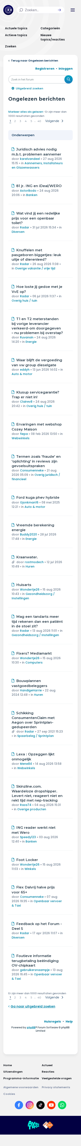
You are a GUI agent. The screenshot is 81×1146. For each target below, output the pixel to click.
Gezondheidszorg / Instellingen (35, 635)
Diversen (18, 232)
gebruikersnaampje (35, 970)
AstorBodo (28, 191)
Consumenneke (32, 470)
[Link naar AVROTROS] (33, 1125)
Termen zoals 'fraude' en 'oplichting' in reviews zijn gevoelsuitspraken (36, 461)
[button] (59, 9)
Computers (34, 662)
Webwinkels (20, 438)
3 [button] (20, 121)
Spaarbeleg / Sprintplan (35, 736)
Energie (31, 342)
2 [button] (15, 121)
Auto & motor (22, 374)
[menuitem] (52, 1021)
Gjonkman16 (29, 502)
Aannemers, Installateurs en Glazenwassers (37, 165)
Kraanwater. (27, 557)
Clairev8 (26, 402)
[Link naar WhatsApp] (62, 1106)
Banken (31, 195)
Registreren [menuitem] (44, 69)
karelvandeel (30, 159)
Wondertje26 (29, 589)
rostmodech (34, 562)
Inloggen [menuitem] (66, 69)
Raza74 (25, 805)
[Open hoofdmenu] (73, 10)
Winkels (30, 869)
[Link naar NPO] (48, 1125)
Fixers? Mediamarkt (34, 653)
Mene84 (26, 764)
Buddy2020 (28, 534)
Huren (30, 566)
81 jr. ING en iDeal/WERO (39, 186)
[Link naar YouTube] (51, 1106)
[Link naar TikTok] (40, 1106)
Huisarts (23, 585)
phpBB (31, 1027)
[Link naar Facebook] (19, 1106)
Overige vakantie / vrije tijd (35, 268)
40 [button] (39, 121)
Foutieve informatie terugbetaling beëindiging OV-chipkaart (35, 960)
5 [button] (31, 121)
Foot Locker (27, 860)
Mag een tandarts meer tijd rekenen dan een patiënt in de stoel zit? (37, 621)
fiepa (24, 434)
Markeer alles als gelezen (25, 112)
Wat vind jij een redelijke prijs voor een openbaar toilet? (36, 218)
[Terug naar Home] (8, 10)
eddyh (24, 370)
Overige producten (31, 809)
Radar (24, 227)
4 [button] (26, 121)
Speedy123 (28, 837)
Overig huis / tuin (24, 301)
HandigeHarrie (31, 690)
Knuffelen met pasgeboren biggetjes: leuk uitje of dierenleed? (36, 255)
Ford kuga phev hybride (37, 497)
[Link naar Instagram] (30, 1106)
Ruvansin (26, 337)
